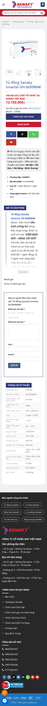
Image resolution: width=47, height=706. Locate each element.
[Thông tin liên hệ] (5, 693)
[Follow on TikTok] (22, 134)
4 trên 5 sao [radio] (28, 313)
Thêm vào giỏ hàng (23, 116)
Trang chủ (5, 22)
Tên (10, 344)
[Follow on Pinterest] (32, 677)
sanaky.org (32, 702)
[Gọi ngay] (5, 685)
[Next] (40, 74)
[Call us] (33, 134)
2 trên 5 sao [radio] (13, 313)
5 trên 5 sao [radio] (13, 317)
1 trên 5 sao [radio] (8, 313)
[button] (3, 4)
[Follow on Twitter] (18, 677)
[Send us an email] (23, 677)
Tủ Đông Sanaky (18, 22)
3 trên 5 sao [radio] (20, 313)
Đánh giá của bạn (16, 309)
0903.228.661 (34, 108)
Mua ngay (23, 124)
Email (11, 354)
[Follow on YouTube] (11, 142)
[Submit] (42, 13)
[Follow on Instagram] (9, 677)
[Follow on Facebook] (11, 134)
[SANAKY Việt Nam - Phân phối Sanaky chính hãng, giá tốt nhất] (22, 4)
